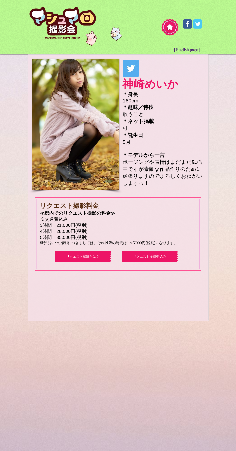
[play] (110, 186)
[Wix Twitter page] (197, 24)
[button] (75, 124)
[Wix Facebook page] (187, 24)
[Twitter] (131, 68)
